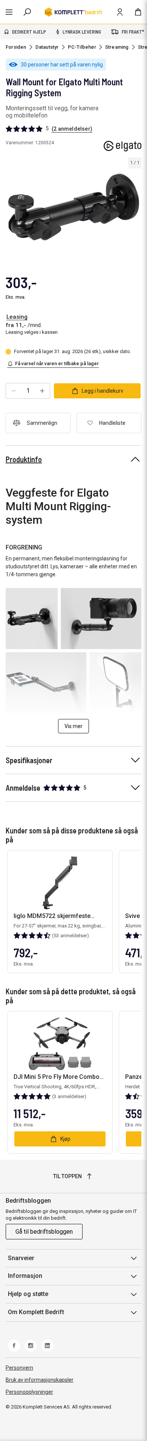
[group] (73, 207)
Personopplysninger (29, 1392)
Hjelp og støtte (28, 1294)
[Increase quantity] (42, 390)
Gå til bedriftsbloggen (44, 1231)
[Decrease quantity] (13, 390)
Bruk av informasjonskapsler (40, 1380)
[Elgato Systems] (122, 146)
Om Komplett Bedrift (36, 1312)
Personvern (19, 1368)
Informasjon (25, 1275)
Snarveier (21, 1258)
